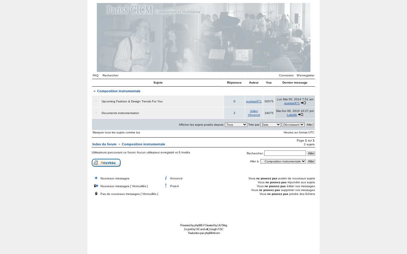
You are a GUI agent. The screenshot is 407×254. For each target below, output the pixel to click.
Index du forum (104, 144)
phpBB (198, 225)
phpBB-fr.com (212, 233)
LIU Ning (222, 225)
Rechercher (110, 75)
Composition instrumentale (118, 91)
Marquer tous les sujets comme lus (116, 132)
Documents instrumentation (120, 113)
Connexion (286, 75)
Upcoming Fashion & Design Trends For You (132, 101)
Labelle (292, 114)
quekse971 (254, 101)
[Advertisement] (203, 208)
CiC (198, 229)
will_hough (211, 229)
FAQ (96, 75)
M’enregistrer (305, 75)
